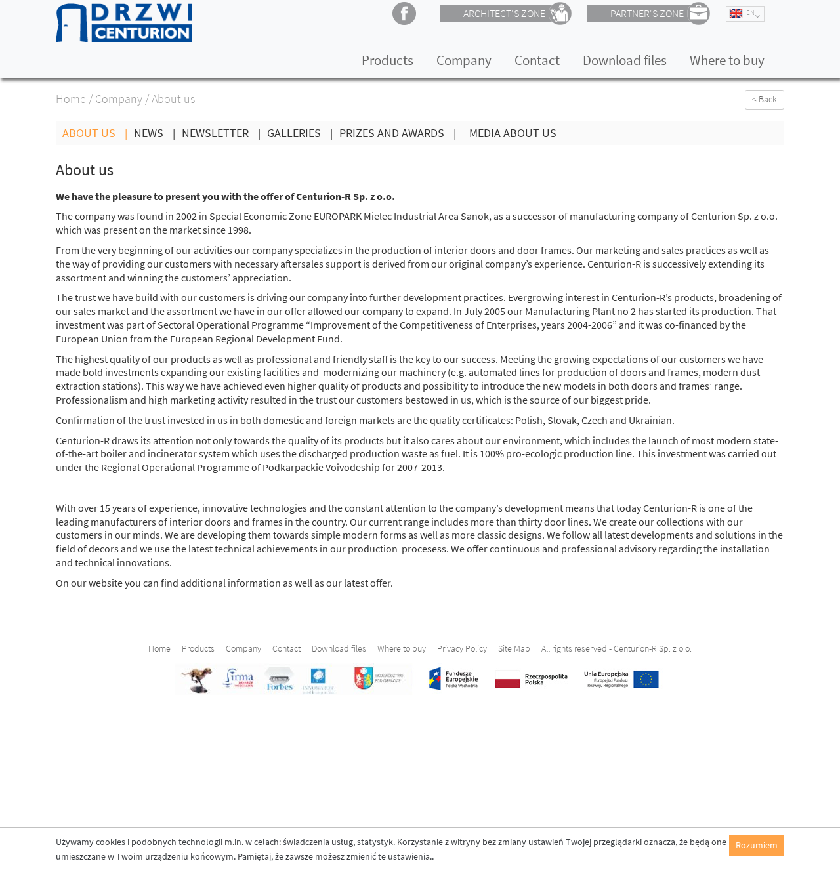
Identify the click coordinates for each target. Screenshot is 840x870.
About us (94, 132)
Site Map (514, 648)
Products (387, 60)
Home (71, 98)
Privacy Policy (462, 648)
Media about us (512, 132)
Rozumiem (757, 845)
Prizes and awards (397, 132)
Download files (625, 60)
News (154, 132)
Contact (537, 60)
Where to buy (727, 60)
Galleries (300, 132)
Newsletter (221, 132)
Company (464, 60)
